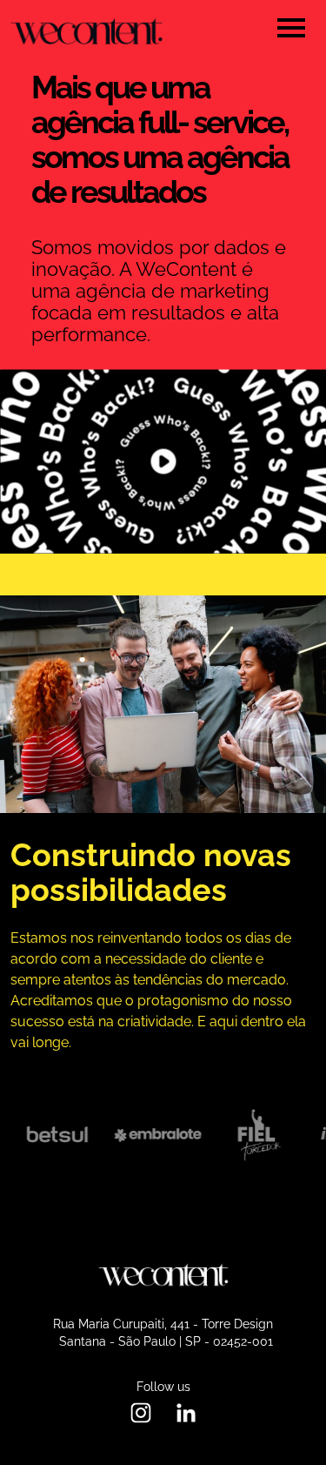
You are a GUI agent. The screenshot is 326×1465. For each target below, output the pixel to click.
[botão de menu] (291, 28)
